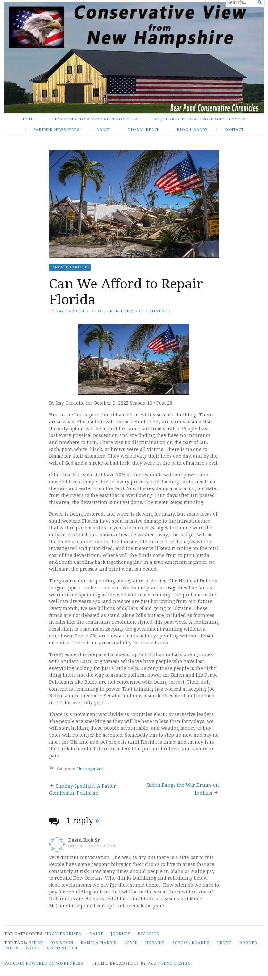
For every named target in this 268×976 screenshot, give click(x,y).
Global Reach (144, 129)
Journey (120, 933)
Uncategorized (70, 267)
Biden (36, 942)
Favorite (148, 933)
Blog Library (192, 129)
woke (32, 948)
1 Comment (154, 310)
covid (131, 942)
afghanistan (61, 948)
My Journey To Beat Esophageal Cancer (199, 119)
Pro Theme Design (169, 963)
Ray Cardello (72, 310)
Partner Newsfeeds (56, 129)
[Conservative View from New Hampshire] (134, 57)
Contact (234, 129)
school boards (191, 942)
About (103, 129)
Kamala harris (99, 942)
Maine (96, 933)
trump (224, 942)
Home (29, 119)
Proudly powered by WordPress (43, 963)
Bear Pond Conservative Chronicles (94, 119)
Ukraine (155, 942)
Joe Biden (61, 942)
